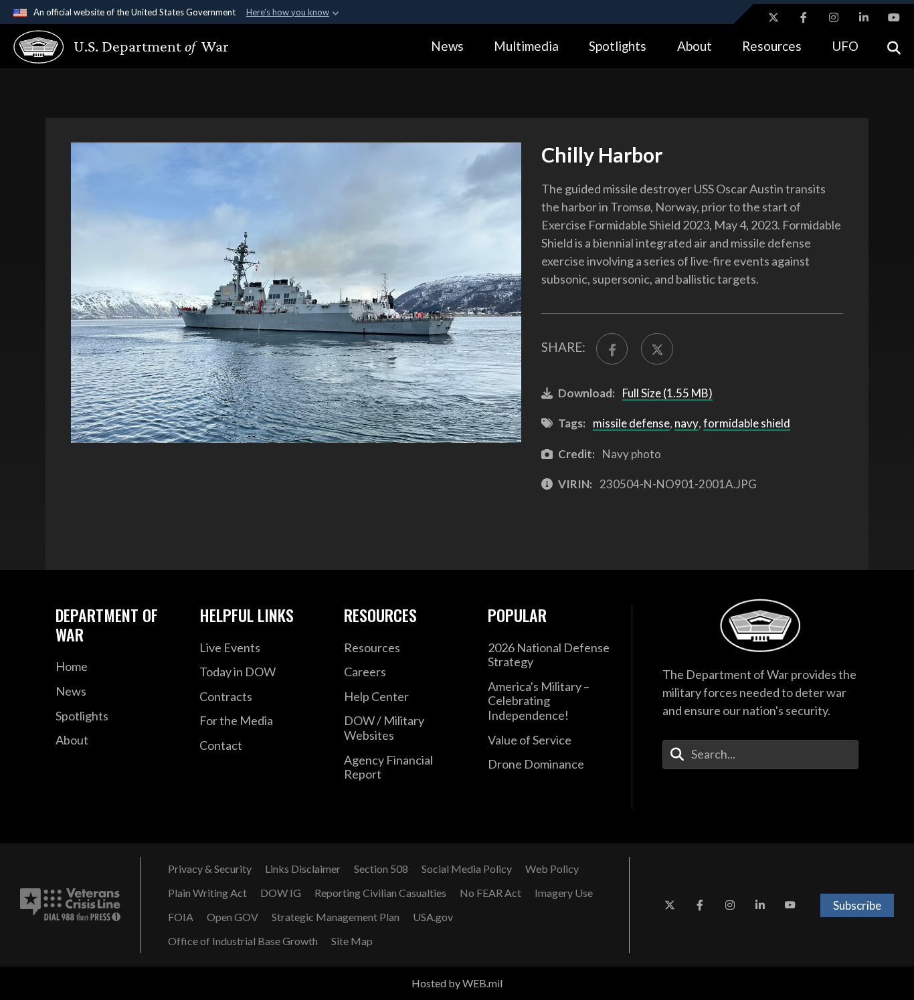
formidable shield (746, 423)
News (447, 46)
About (694, 46)
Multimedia (526, 46)
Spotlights (617, 46)
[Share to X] (656, 349)
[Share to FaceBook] (612, 349)
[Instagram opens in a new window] (834, 17)
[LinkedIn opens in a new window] (864, 17)
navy (686, 423)
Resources (772, 46)
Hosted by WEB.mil (457, 983)
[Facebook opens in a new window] (804, 17)
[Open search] (894, 46)
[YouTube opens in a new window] (894, 17)
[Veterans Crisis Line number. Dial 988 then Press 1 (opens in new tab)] (70, 905)
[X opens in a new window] (773, 17)
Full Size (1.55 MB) (667, 393)
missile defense (631, 423)
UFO (845, 46)
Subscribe (857, 905)
